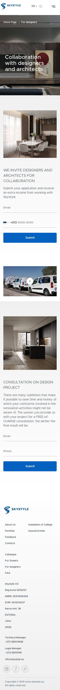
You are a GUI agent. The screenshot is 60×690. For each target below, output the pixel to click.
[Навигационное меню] (53, 6)
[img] (40, 6)
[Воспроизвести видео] (30, 281)
